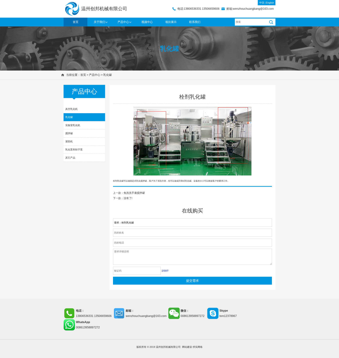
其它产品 (70, 157)
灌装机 (69, 141)
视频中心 (147, 21)
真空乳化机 (71, 109)
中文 (261, 2)
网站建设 (187, 346)
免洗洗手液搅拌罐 (134, 192)
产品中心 (123, 21)
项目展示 (171, 21)
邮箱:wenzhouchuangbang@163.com (250, 8)
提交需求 (192, 281)
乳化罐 (107, 74)
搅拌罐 (69, 133)
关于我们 (99, 21)
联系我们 (194, 21)
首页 (75, 21)
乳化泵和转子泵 (74, 149)
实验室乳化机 (72, 125)
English (270, 2)
